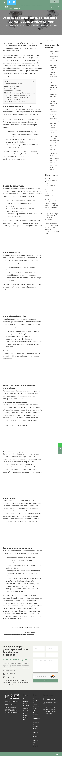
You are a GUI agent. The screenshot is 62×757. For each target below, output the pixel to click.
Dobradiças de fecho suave (14, 84)
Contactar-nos (17, 8)
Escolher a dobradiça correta (15, 101)
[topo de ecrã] (60, 452)
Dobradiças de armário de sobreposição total (36, 716)
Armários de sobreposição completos (19, 95)
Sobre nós (39, 5)
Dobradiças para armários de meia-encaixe (36, 726)
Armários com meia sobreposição (18, 97)
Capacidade (33, 5)
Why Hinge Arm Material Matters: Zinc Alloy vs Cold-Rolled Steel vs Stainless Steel (51, 182)
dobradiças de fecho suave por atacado (24, 109)
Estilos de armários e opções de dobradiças (20, 93)
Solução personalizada (25, 5)
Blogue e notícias (14, 25)
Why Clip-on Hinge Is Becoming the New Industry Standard (51, 216)
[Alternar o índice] (33, 81)
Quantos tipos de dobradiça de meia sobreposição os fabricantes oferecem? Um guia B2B (52, 228)
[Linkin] (57, 754)
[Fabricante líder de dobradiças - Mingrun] (5, 7)
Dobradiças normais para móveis (36, 701)
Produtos (15, 5)
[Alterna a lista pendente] (18, 5)
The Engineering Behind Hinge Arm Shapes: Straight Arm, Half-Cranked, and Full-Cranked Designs (51, 204)
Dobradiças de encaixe (13, 91)
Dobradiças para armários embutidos (36, 735)
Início (10, 5)
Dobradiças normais (12, 86)
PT (54, 2)
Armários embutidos (14, 99)
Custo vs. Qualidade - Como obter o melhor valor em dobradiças (52, 193)
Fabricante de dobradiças (22, 595)
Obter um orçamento (51, 6)
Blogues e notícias (25, 714)
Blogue (10, 8)
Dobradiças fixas (10, 88)
